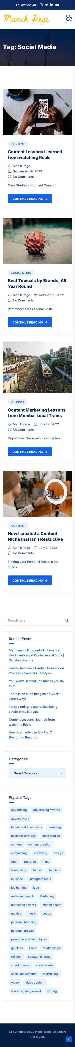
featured (30, 861)
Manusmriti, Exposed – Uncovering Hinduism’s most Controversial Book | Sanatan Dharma (36, 655)
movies (16, 913)
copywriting (19, 853)
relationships (52, 948)
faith (14, 861)
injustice (17, 879)
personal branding (23, 922)
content (16, 844)
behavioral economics (26, 827)
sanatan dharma (39, 956)
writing (52, 991)
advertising (19, 810)
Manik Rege (21, 165)
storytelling (50, 974)
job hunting (19, 887)
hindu (37, 870)
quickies (17, 948)
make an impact (22, 896)
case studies (51, 836)
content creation (39, 844)
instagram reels (40, 879)
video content (34, 982)
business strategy (23, 836)
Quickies (17, 402)
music (32, 913)
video (15, 982)
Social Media (21, 272)
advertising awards (46, 810)
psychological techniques (29, 939)
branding (54, 827)
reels (32, 948)
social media (44, 965)
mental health (51, 905)
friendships (19, 870)
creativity (40, 853)
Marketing (47, 896)
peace (46, 913)
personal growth (22, 931)
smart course (20, 965)
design (58, 853)
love (36, 887)
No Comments (23, 176)
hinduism (54, 870)
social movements (23, 974)
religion (16, 956)
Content (18, 144)
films (45, 861)
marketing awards (23, 905)
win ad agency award (26, 991)
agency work (20, 818)
